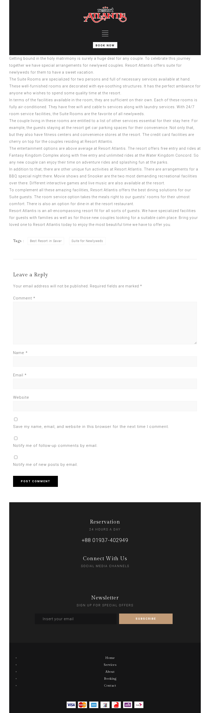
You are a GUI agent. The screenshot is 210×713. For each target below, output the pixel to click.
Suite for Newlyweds (87, 241)
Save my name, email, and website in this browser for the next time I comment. (91, 426)
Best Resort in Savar (46, 241)
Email (20, 375)
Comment (24, 298)
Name (20, 352)
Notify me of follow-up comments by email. (55, 445)
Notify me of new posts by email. (45, 464)
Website (21, 397)
